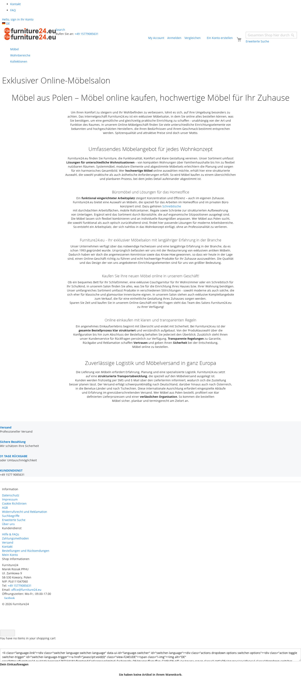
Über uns (8, 524)
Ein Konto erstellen (220, 38)
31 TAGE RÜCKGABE (13, 456)
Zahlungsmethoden (15, 538)
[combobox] (271, 35)
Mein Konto (10, 555)
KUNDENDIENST (11, 470)
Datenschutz (10, 495)
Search (60, 30)
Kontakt (7, 546)
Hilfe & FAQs (10, 534)
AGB (5, 508)
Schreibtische (171, 206)
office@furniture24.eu (26, 590)
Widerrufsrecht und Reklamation (25, 512)
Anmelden (174, 38)
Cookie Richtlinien (14, 503)
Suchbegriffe (10, 516)
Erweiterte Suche (13, 520)
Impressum (10, 499)
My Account (156, 38)
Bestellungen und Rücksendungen (25, 551)
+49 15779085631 (86, 34)
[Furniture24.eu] (30, 34)
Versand (7, 542)
